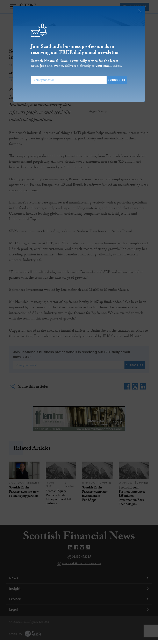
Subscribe (117, 80)
